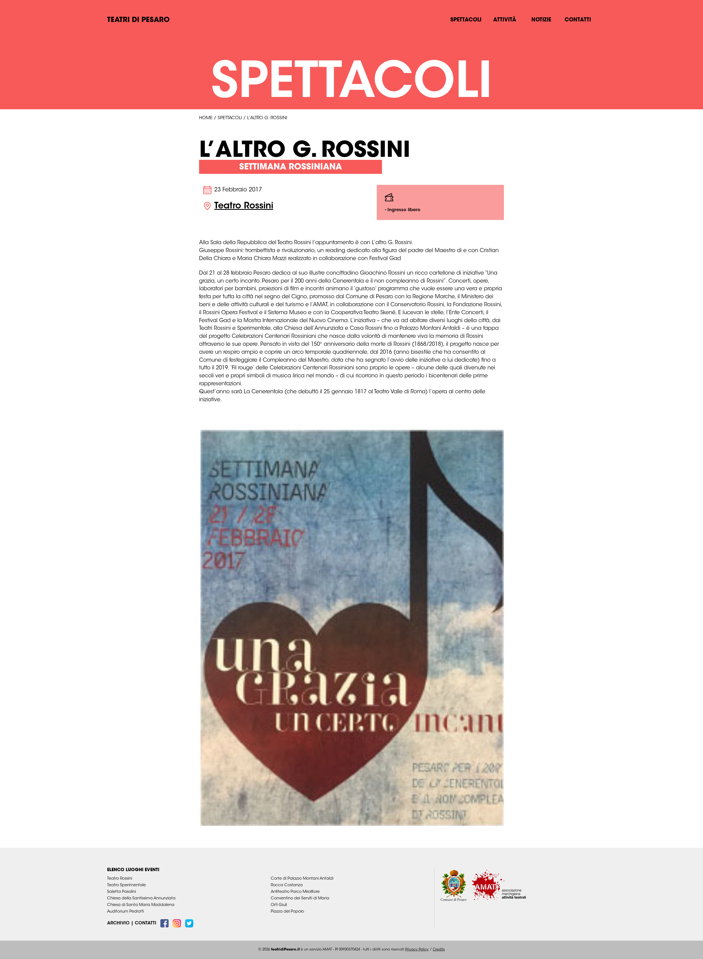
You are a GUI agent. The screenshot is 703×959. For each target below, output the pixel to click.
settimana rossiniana (290, 167)
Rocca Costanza (287, 885)
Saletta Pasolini (121, 892)
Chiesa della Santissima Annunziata (141, 898)
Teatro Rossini (243, 206)
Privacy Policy (417, 949)
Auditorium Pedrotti (125, 912)
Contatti (578, 20)
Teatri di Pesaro (138, 20)
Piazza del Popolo (287, 912)
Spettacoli (465, 20)
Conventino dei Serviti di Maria (300, 898)
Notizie (541, 20)
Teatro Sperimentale (126, 885)
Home (206, 118)
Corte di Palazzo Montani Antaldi (302, 879)
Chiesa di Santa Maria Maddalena (140, 905)
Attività (504, 20)
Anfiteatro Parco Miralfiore (295, 892)
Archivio (118, 923)
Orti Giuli (279, 905)
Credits (439, 949)
